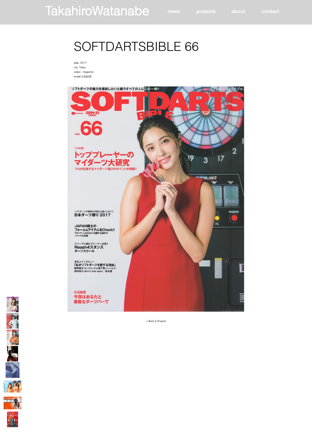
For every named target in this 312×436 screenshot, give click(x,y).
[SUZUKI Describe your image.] (12, 403)
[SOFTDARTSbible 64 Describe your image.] (12, 337)
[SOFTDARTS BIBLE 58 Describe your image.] (12, 304)
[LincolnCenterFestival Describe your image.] (12, 370)
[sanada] (12, 419)
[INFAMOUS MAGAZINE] (12, 353)
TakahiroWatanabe (97, 10)
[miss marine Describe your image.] (12, 386)
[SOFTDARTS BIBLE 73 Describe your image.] (12, 321)
